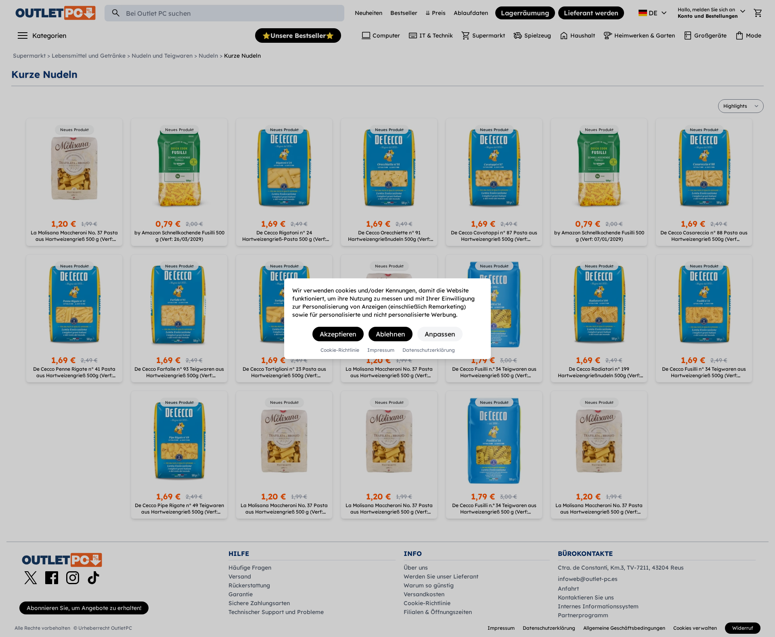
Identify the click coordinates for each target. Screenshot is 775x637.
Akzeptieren (338, 334)
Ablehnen (390, 334)
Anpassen (440, 334)
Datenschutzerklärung (428, 350)
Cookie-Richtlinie (339, 350)
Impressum (380, 350)
